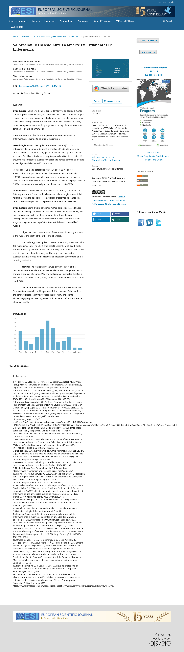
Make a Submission (148, 40)
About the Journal (17, 21)
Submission (49, 21)
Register (162, 2)
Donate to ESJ (148, 52)
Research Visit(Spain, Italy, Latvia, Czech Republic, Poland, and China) (153, 156)
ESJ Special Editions (125, 21)
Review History (113, 101)
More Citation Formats (104, 145)
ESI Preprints (17, 26)
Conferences (84, 21)
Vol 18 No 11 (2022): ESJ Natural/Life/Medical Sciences (55, 36)
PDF (98, 101)
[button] (101, 214)
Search (169, 21)
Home (15, 36)
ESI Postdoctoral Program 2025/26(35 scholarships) (153, 71)
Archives (36, 21)
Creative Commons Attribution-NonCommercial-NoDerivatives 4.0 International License (109, 200)
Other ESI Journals (102, 21)
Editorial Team (66, 21)
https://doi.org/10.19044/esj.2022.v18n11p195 (39, 86)
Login (171, 2)
